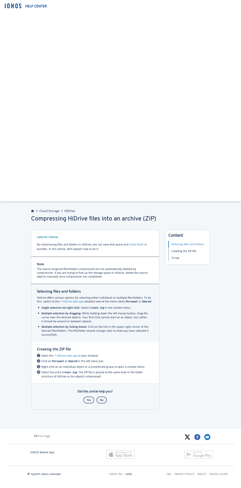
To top (175, 258)
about (202, 474)
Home (32, 211)
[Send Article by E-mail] (207, 437)
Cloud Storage (49, 211)
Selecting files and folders (188, 244)
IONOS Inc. (116, 474)
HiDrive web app (73, 301)
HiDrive (69, 211)
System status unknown (46, 474)
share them (136, 244)
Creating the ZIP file (184, 251)
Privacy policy (184, 474)
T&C (169, 474)
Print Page (43, 436)
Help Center (36, 6)
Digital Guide (218, 474)
